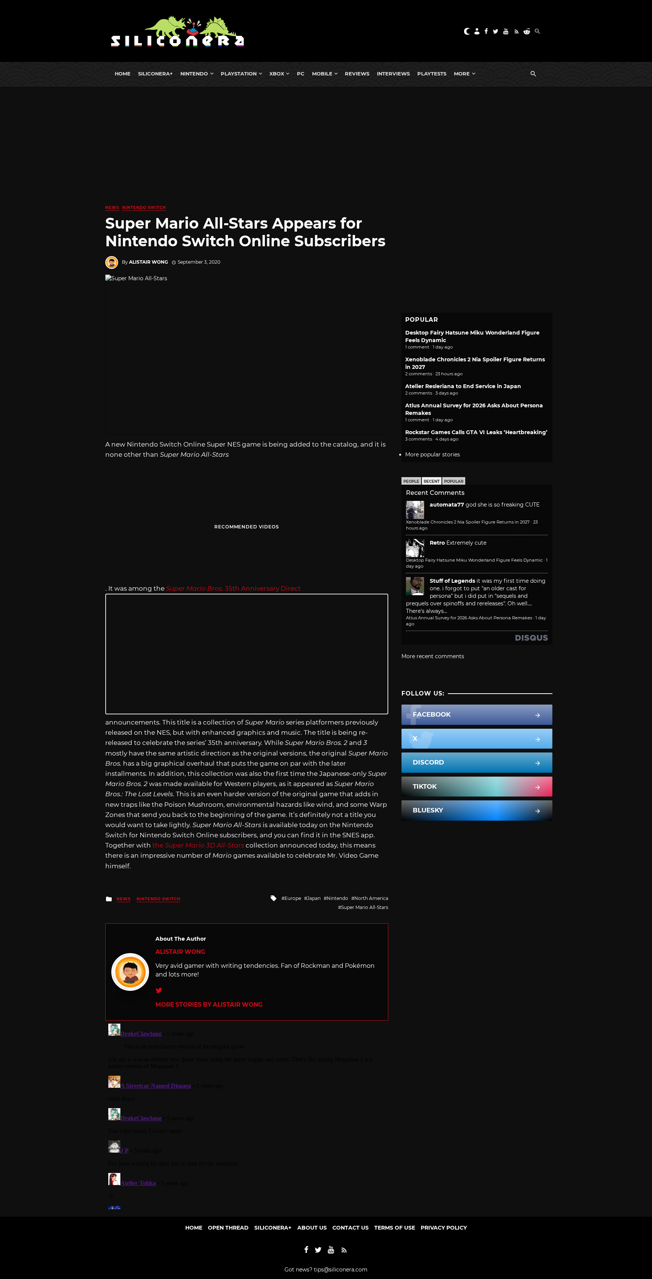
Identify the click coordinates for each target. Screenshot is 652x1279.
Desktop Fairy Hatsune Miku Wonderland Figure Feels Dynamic (474, 560)
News (112, 207)
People (411, 481)
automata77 (447, 504)
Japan (314, 898)
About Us (312, 1227)
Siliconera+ (155, 74)
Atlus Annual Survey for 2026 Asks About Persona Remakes (469, 617)
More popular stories (432, 454)
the (198, 845)
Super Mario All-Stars (364, 907)
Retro (437, 542)
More (462, 74)
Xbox (276, 74)
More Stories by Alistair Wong (209, 1004)
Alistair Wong (148, 262)
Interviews (393, 74)
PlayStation (239, 74)
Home (123, 74)
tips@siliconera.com (341, 1269)
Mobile (322, 74)
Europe (292, 898)
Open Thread (228, 1227)
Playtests (431, 74)
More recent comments (432, 656)
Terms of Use (394, 1227)
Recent (432, 481)
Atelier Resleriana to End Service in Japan (463, 386)
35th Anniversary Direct (233, 588)
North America (371, 898)
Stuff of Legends (452, 580)
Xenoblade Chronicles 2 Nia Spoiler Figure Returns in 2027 (468, 522)
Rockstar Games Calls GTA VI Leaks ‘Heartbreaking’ (476, 432)
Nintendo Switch (144, 207)
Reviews (357, 74)
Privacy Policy (444, 1227)
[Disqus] (246, 1115)
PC (300, 74)
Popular (453, 481)
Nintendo (194, 74)
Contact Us (350, 1227)
